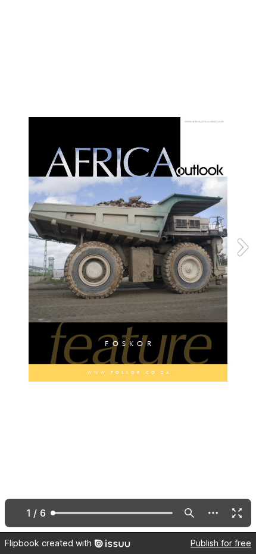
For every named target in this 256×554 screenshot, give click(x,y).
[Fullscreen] (237, 513)
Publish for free (221, 543)
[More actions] (213, 513)
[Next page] (241, 266)
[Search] (189, 513)
